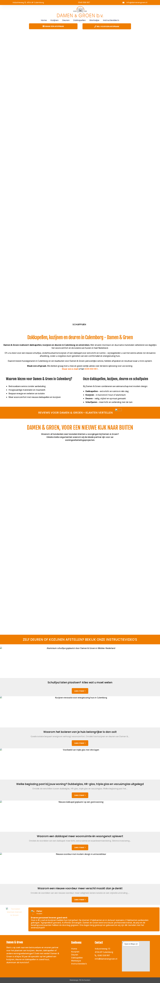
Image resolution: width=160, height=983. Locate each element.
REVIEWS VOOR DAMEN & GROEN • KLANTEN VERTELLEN (75, 413)
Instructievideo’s (111, 20)
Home (44, 20)
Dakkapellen (79, 20)
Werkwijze (94, 20)
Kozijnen (54, 20)
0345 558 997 (91, 369)
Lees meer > (80, 690)
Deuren (66, 20)
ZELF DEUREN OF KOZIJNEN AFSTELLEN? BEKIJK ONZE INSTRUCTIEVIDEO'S (80, 639)
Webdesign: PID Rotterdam (80, 980)
